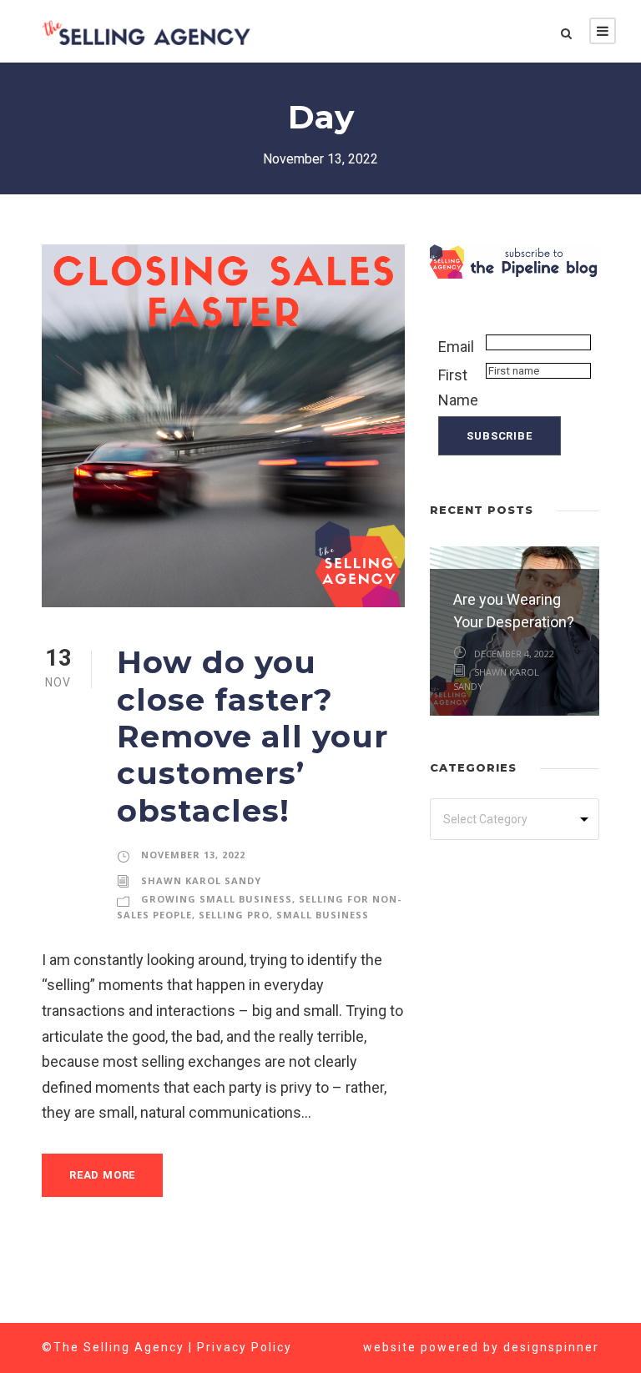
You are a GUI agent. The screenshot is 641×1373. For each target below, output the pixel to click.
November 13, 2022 (193, 854)
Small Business (322, 914)
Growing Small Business (216, 899)
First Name (458, 388)
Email (456, 346)
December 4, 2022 (514, 653)
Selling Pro (234, 914)
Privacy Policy (244, 1347)
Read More (102, 1175)
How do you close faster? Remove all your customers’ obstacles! (252, 736)
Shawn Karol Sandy (201, 880)
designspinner (551, 1347)
